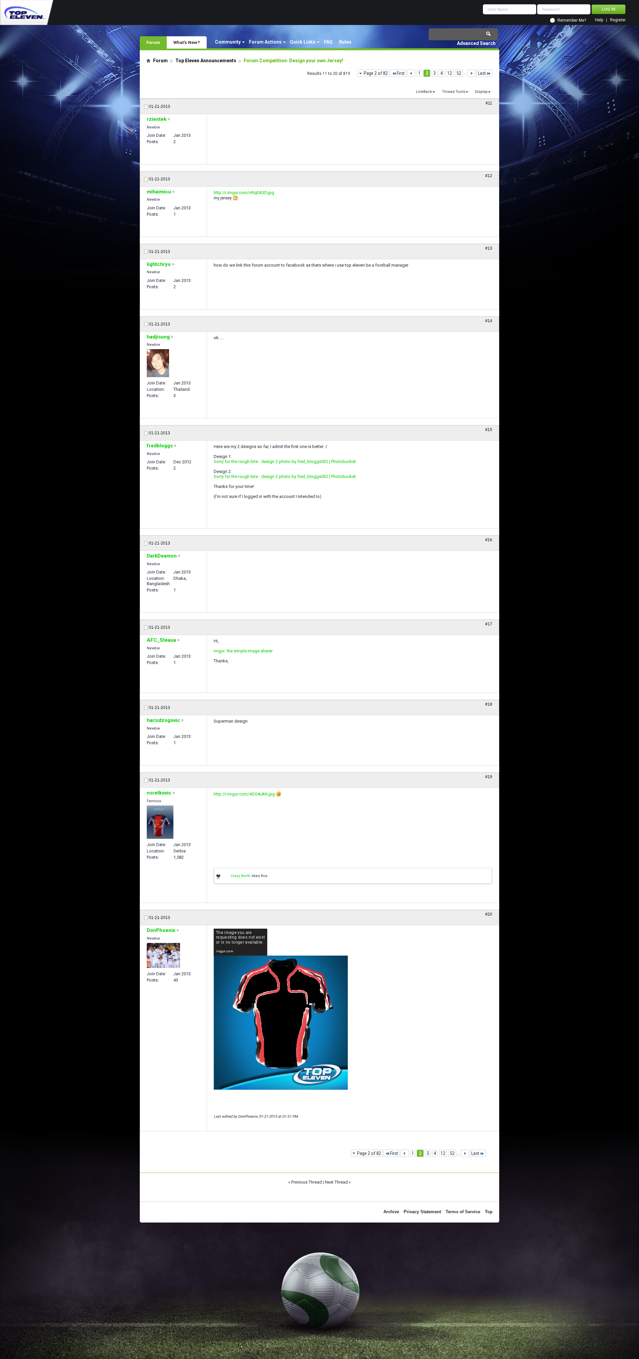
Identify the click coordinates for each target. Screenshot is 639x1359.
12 (449, 73)
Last (482, 73)
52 (459, 73)
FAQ (328, 42)
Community (228, 42)
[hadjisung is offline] (158, 363)
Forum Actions (265, 42)
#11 (489, 103)
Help (599, 20)
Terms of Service (463, 1211)
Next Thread (336, 1182)
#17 (488, 624)
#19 (488, 777)
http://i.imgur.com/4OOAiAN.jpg (244, 794)
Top (489, 1211)
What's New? (186, 42)
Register (618, 20)
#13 (488, 248)
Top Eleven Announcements (205, 60)
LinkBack (424, 92)
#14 (488, 321)
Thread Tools (453, 92)
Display (481, 92)
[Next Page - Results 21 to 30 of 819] (471, 73)
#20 (488, 914)
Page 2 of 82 (376, 73)
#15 (488, 429)
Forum (153, 42)
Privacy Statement (422, 1211)
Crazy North (241, 876)
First (401, 73)
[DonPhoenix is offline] (163, 955)
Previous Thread (306, 1182)
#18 (488, 704)
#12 (488, 175)
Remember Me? (571, 20)
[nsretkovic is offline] (160, 822)
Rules (345, 42)
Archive (391, 1211)
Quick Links (303, 42)
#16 (488, 540)
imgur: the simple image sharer (243, 650)
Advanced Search (476, 43)
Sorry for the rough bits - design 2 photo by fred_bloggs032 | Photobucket (285, 461)
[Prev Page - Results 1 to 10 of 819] (411, 73)
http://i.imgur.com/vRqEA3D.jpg (244, 192)
